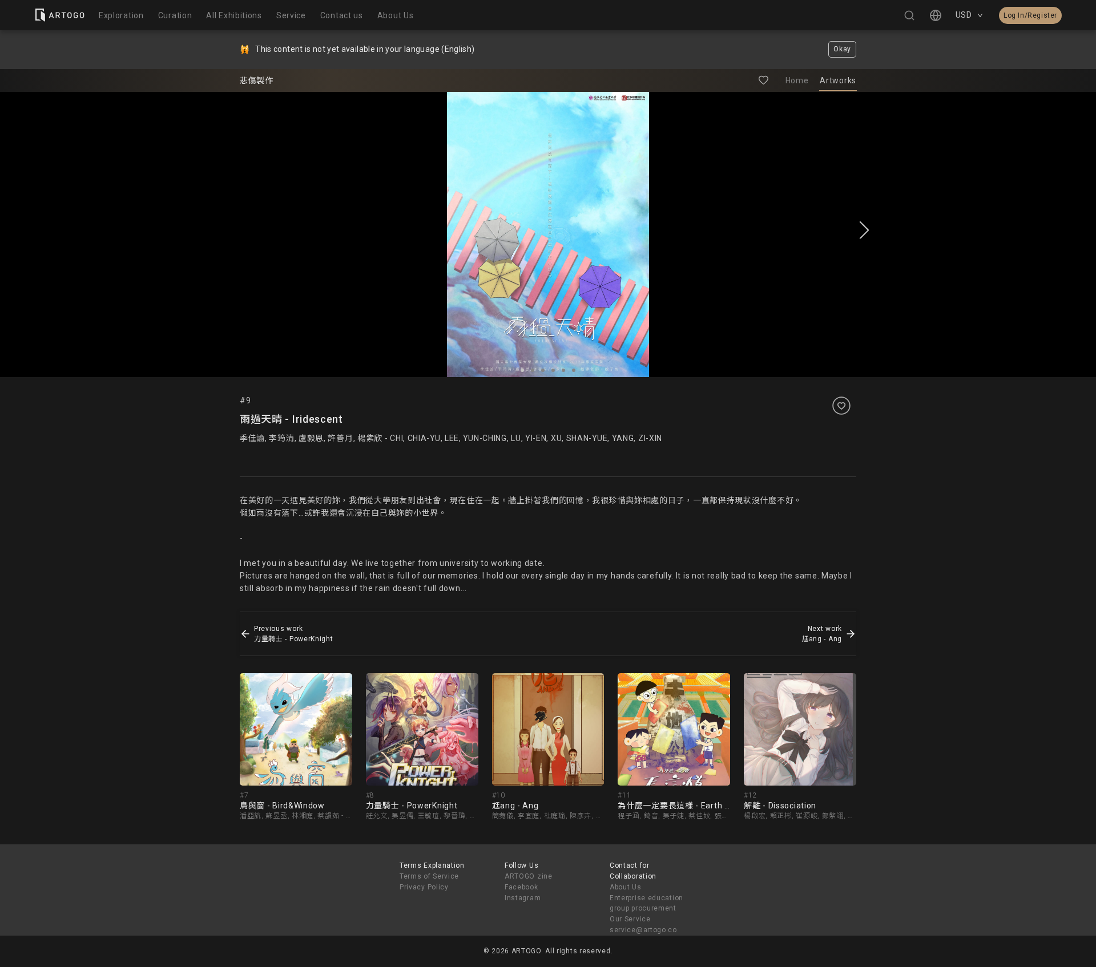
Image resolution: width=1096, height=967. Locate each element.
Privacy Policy (424, 887)
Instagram (523, 898)
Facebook (521, 887)
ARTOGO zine (529, 876)
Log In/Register (1030, 15)
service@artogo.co (643, 930)
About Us (626, 887)
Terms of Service (429, 876)
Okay (842, 49)
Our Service (630, 919)
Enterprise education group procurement (646, 903)
